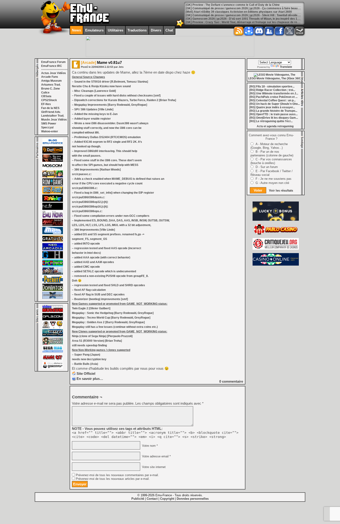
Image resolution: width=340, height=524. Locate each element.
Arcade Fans (49, 76)
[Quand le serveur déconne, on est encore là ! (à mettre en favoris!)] (52, 144)
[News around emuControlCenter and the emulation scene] (52, 298)
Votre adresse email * (156, 456)
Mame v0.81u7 (101, 63)
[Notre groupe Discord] (259, 31)
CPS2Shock (49, 100)
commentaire (231, 381)
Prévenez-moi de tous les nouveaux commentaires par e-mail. (117, 475)
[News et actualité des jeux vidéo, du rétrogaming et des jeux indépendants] (52, 184)
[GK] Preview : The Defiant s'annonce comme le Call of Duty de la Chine (233, 4)
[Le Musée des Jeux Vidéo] (52, 311)
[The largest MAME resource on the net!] (52, 233)
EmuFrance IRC (51, 66)
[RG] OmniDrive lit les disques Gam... (273, 117)
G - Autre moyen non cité (272, 183)
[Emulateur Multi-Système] (52, 289)
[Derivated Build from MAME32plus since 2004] (52, 225)
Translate (286, 66)
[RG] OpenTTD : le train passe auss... (273, 114)
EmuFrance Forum (53, 62)
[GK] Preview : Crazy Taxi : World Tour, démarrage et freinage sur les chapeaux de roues (244, 22)
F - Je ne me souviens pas (273, 178)
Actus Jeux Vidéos (53, 73)
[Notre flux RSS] (238, 31)
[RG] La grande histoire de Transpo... (273, 110)
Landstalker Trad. (52, 115)
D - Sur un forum (267, 167)
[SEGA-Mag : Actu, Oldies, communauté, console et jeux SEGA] (52, 351)
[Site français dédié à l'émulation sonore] (52, 319)
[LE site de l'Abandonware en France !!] (52, 176)
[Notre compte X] (289, 31)
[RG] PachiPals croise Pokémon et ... (273, 97)
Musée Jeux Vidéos (54, 119)
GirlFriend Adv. (51, 112)
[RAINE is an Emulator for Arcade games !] (52, 200)
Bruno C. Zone (50, 88)
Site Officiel (86, 373)
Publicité (137, 498)
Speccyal (47, 127)
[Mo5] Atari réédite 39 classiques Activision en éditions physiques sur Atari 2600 (239, 11)
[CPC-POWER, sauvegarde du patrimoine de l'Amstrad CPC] (52, 265)
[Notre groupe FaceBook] (269, 31)
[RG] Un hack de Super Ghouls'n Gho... (274, 103)
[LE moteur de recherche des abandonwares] (52, 241)
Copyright (167, 498)
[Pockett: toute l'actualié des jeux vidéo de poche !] (52, 281)
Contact (152, 498)
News (76, 30)
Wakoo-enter (49, 131)
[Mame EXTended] (52, 359)
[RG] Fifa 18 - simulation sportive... (271, 86)
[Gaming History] (52, 257)
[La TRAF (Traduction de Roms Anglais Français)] (52, 273)
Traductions (137, 30)
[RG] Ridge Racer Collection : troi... (272, 90)
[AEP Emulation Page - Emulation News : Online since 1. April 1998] (52, 335)
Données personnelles (193, 498)
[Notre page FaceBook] (279, 31)
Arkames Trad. (51, 84)
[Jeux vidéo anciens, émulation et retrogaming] (52, 217)
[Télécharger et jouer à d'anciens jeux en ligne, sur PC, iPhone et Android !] (52, 152)
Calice (45, 92)
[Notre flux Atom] (248, 31)
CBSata (46, 96)
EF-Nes (46, 104)
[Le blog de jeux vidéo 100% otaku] (52, 209)
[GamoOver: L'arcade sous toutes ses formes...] (52, 367)
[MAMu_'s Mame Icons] (52, 327)
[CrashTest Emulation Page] (52, 343)
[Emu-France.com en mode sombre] (180, 26)
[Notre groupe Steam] (299, 31)
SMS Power (48, 123)
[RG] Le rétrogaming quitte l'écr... (271, 121)
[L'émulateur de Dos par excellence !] (52, 160)
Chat (169, 30)
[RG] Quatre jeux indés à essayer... (272, 107)
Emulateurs (94, 30)
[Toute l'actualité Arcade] (52, 249)
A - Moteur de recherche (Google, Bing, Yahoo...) (269, 145)
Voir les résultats (281, 190)
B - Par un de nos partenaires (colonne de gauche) (271, 153)
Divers (156, 30)
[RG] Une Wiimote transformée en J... (273, 93)
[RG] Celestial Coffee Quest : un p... (272, 100)
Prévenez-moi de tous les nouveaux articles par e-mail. (113, 479)
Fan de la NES (50, 108)
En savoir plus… (90, 379)
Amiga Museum (51, 80)
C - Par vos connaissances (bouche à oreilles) (271, 161)
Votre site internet (153, 467)
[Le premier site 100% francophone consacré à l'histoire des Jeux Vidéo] (52, 192)
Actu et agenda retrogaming (275, 126)
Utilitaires (115, 30)
